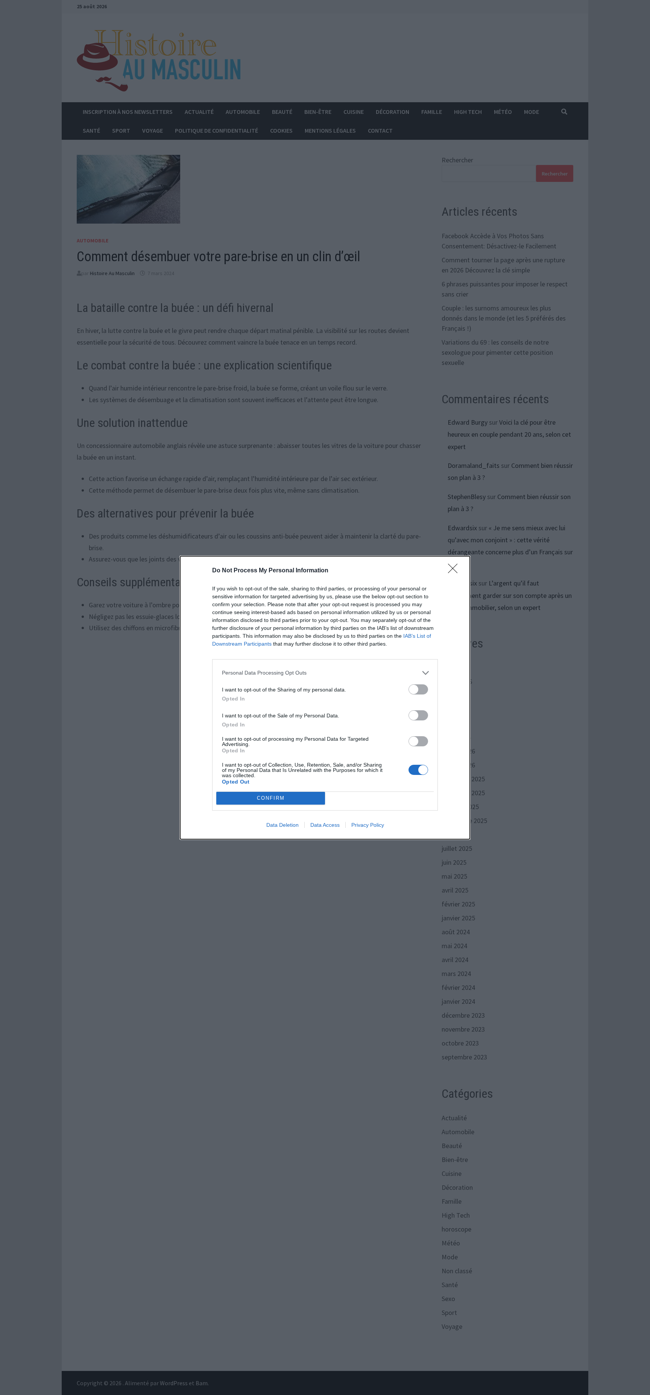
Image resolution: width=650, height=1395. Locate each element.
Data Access (325, 825)
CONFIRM (271, 798)
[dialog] (325, 697)
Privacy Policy (367, 825)
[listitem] (325, 673)
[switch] (418, 689)
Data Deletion (282, 825)
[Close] (455, 571)
